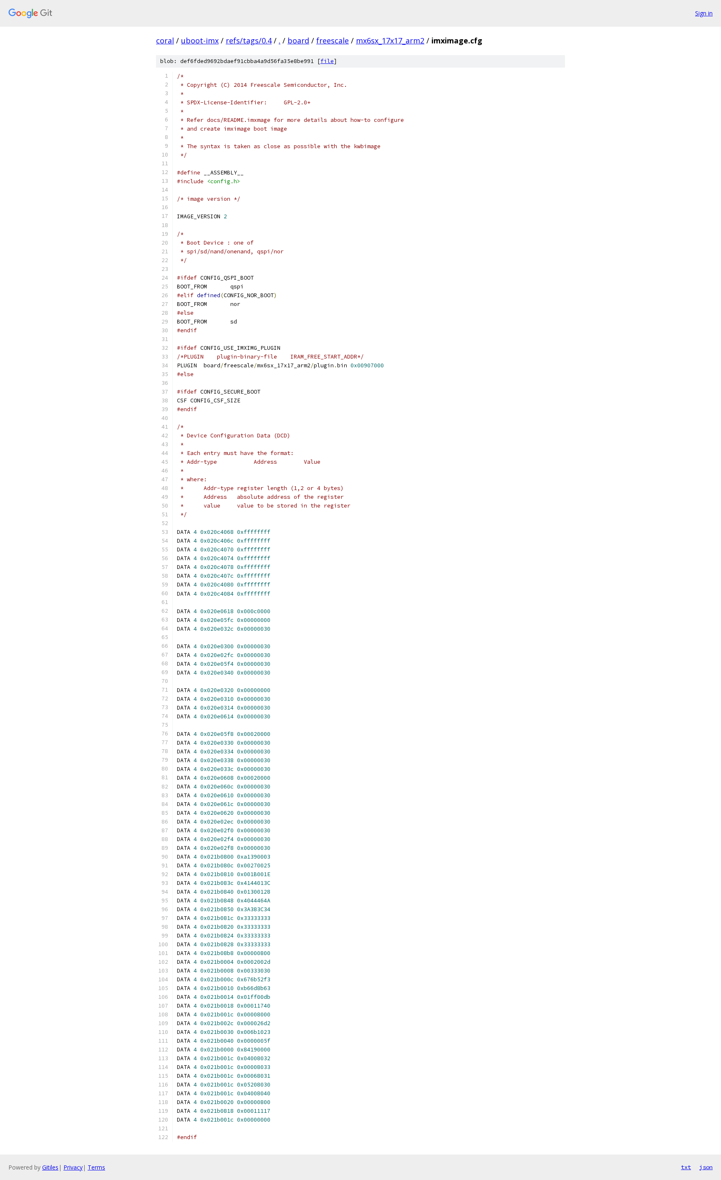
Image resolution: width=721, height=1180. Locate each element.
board (298, 40)
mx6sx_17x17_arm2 (390, 40)
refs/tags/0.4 (249, 40)
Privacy (73, 1167)
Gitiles (50, 1167)
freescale (332, 40)
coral (165, 40)
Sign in (704, 13)
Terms (96, 1167)
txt (686, 1167)
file (327, 61)
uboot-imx (200, 40)
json (706, 1167)
